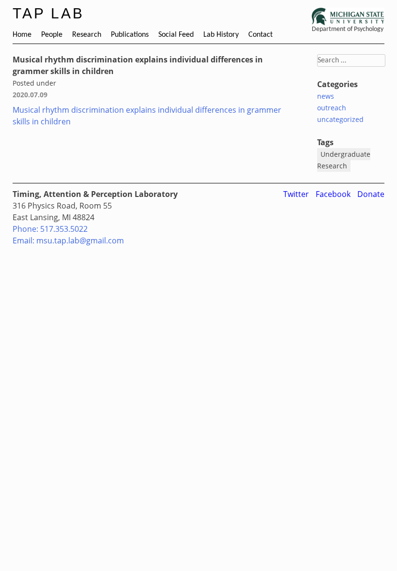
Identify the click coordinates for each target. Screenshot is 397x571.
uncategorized (340, 119)
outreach (331, 107)
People (51, 35)
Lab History (221, 35)
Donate (370, 194)
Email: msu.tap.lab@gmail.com (68, 240)
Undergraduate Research (343, 160)
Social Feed (176, 35)
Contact (260, 35)
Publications (130, 35)
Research (86, 35)
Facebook (333, 194)
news (325, 96)
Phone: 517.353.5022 (50, 229)
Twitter (296, 194)
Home (22, 35)
